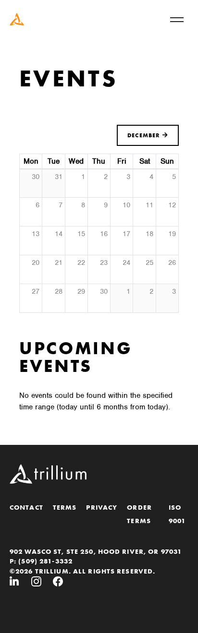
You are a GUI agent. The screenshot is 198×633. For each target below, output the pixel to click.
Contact (26, 507)
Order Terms (139, 514)
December (144, 135)
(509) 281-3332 (45, 561)
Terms (65, 507)
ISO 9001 (177, 514)
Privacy (101, 507)
